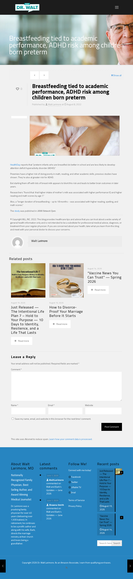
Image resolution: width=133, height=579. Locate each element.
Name (14, 405)
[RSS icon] (66, 567)
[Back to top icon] (117, 572)
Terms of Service (76, 500)
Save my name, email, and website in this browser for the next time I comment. (53, 418)
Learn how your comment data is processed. (70, 439)
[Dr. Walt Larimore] (27, 7)
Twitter (74, 482)
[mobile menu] (117, 7)
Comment (16, 369)
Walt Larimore (54, 104)
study (17, 211)
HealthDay (15, 164)
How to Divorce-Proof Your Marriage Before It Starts (66, 311)
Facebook (76, 477)
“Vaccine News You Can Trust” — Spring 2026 (104, 277)
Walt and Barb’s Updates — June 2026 (54, 490)
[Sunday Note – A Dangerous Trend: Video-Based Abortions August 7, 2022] (3, 566)
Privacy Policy (75, 506)
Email (51, 405)
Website (89, 405)
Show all (117, 75)
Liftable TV (76, 487)
